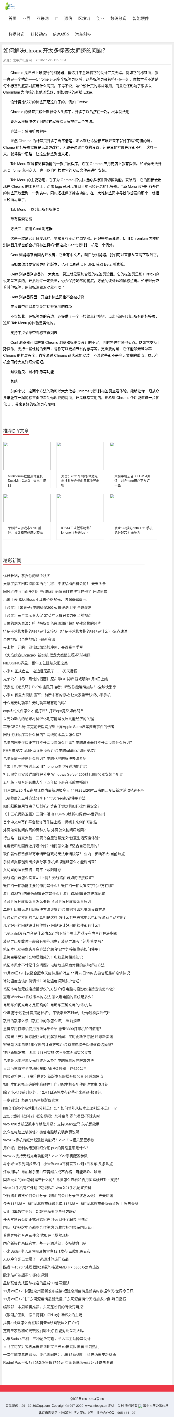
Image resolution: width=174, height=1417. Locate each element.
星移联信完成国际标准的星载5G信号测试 (36, 1283)
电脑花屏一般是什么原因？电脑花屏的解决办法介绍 (45, 758)
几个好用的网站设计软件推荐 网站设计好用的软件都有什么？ (52, 925)
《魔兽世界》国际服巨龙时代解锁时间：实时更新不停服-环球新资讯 (58, 1036)
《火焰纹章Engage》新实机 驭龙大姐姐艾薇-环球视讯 (46, 655)
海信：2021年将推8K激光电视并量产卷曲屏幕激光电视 (80, 480)
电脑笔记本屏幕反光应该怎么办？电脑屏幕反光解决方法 (48, 1060)
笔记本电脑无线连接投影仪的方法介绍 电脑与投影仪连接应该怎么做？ (59, 988)
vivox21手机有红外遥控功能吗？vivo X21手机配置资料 (47, 1187)
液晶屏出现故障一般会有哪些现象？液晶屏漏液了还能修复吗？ (54, 941)
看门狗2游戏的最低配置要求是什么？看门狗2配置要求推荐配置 (54, 893)
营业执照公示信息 (155, 1405)
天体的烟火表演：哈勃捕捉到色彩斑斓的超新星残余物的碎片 (52, 623)
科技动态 (39, 33)
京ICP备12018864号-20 (87, 1398)
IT (56, 17)
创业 (100, 17)
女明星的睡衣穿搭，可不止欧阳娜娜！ (34, 869)
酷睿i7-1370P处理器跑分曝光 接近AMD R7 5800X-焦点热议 (51, 1267)
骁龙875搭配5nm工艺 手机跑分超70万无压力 (133, 530)
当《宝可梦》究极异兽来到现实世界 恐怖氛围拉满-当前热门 (51, 1346)
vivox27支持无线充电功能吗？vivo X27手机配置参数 (45, 1155)
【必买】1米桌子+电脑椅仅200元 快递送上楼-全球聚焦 (47, 607)
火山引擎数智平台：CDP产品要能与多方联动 (39, 1211)
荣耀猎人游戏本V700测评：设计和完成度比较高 (25, 530)
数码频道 (118, 17)
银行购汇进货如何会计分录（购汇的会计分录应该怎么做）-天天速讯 (58, 1195)
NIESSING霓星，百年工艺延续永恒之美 (35, 663)
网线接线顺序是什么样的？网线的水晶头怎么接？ (43, 734)
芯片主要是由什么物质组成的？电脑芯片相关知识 (43, 957)
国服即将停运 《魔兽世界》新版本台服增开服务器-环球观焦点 (53, 1076)
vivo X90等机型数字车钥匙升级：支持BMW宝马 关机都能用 (51, 1124)
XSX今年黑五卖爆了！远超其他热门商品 (36, 1259)
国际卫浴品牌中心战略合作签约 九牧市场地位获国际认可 (49, 1227)
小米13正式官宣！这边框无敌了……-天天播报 (40, 671)
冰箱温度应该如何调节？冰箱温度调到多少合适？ (43, 980)
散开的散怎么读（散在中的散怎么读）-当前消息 (41, 1020)
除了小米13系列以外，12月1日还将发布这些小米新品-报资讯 (52, 1092)
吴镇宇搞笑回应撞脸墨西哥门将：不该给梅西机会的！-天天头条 (54, 583)
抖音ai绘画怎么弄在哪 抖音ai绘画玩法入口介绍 (41, 1322)
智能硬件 (141, 17)
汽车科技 (83, 33)
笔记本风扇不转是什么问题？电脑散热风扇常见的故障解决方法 (54, 965)
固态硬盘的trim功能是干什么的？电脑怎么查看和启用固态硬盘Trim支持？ (62, 1179)
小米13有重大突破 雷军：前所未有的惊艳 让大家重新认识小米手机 (57, 694)
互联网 (42, 17)
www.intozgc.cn (96, 1405)
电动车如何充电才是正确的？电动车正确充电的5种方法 (47, 1004)
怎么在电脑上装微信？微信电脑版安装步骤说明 (41, 1132)
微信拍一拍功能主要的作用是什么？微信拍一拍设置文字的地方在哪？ (59, 885)
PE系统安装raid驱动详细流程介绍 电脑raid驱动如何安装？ (50, 750)
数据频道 (16, 33)
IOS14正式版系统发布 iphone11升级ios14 (76, 530)
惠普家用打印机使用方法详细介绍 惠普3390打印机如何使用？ (53, 1028)
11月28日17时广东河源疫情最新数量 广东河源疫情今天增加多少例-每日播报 (64, 1298)
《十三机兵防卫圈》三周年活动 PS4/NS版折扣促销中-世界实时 (54, 814)
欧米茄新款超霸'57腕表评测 (25, 1275)
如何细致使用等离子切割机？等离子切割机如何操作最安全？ (52, 806)
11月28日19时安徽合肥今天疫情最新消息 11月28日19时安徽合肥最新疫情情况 (66, 973)
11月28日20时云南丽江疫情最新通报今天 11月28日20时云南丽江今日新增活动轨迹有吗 (74, 790)
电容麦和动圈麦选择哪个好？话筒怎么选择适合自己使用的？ (52, 845)
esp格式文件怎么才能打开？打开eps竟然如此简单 (43, 710)
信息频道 (61, 33)
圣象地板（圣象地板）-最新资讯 (29, 639)
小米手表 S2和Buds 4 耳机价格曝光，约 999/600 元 (45, 599)
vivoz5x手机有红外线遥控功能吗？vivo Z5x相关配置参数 (48, 1139)
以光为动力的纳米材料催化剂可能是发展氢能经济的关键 (48, 718)
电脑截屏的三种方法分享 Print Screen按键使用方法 (44, 798)
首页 (13, 17)
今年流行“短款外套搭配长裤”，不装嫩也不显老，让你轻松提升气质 (57, 1012)
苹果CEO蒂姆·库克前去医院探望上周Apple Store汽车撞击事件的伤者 (58, 726)
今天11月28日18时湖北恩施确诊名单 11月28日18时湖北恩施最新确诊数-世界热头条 (70, 1203)
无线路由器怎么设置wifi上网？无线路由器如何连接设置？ (49, 877)
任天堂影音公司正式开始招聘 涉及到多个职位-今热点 (46, 1219)
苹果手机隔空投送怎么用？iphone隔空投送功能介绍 (45, 766)
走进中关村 (116, 1405)
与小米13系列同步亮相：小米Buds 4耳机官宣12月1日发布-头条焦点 (58, 1163)
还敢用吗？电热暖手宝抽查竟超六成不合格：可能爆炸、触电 (52, 1171)
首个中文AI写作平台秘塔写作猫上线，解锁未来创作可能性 (50, 822)
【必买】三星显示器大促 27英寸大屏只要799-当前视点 (47, 615)
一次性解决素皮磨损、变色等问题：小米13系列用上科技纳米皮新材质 (59, 1354)
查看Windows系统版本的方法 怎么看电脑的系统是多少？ (49, 996)
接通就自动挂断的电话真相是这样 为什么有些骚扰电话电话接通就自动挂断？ (65, 917)
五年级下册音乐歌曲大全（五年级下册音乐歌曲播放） (46, 782)
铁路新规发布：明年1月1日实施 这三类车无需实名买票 (47, 1052)
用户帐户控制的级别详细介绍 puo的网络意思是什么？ (46, 1147)
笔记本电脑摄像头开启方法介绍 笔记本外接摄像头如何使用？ (52, 949)
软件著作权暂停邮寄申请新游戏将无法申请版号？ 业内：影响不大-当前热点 (64, 853)
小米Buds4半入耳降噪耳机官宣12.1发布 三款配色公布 (46, 1251)
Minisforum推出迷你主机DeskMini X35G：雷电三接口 (27, 480)
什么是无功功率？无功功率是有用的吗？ (35, 702)
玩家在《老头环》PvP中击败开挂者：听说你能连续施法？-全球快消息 (59, 686)
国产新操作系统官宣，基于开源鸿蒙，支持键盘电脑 (45, 1243)
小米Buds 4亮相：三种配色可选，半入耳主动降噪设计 (47, 1338)
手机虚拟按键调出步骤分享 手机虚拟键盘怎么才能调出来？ (50, 861)
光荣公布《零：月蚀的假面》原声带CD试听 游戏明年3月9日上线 (55, 678)
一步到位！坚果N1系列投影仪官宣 (31, 1100)
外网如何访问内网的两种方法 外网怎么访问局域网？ (45, 829)
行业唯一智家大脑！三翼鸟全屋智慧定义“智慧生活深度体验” (51, 837)
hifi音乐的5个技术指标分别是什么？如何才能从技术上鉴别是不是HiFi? (60, 1108)
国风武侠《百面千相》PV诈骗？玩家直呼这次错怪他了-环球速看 (55, 591)
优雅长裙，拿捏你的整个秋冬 (26, 575)
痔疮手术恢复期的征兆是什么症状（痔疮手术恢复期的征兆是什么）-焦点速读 (65, 631)
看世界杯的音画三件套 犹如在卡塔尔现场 (36, 1235)
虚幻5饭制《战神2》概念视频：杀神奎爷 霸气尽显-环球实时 (51, 1116)
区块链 (84, 17)
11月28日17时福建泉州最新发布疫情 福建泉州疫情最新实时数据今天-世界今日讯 (68, 1290)
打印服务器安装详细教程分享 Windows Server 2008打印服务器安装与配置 (63, 774)
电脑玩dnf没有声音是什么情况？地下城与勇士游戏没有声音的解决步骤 (60, 933)
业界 (26, 17)
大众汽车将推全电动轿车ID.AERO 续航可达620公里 (45, 1068)
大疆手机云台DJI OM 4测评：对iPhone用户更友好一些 (132, 480)
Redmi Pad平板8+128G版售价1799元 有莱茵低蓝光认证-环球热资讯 (58, 1362)
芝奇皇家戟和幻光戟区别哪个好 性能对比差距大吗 (43, 1330)
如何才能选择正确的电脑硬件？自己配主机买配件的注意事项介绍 (55, 1084)
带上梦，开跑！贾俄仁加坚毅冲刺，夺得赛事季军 (43, 647)
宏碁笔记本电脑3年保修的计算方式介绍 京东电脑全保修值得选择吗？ (59, 1044)
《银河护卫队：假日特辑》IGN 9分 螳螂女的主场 (42, 1314)
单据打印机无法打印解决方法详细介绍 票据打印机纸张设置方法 (54, 909)
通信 (68, 17)
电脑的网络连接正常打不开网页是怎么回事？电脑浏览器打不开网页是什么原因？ (68, 742)
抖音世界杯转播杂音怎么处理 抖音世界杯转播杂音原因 (47, 901)
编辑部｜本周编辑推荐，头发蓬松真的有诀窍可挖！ (45, 1306)
